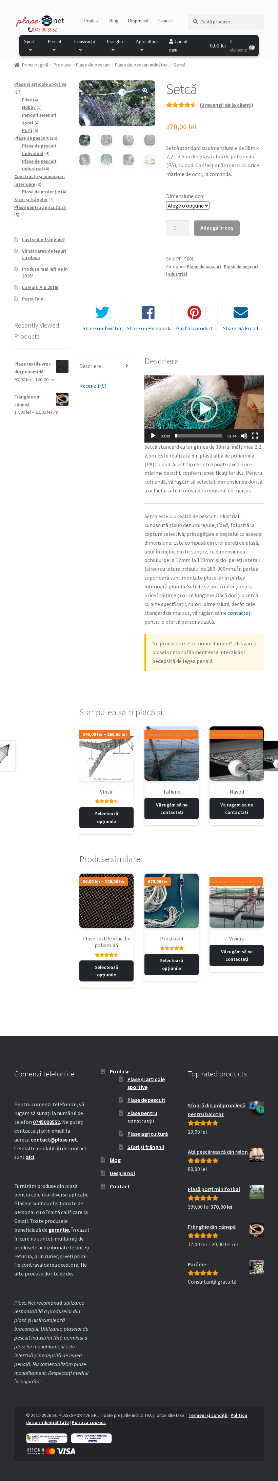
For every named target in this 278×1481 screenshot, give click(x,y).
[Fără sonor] (244, 435)
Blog (113, 20)
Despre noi (138, 20)
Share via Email (240, 328)
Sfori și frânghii (145, 1147)
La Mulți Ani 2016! (40, 287)
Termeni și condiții (207, 1415)
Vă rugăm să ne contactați (171, 809)
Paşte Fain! (33, 299)
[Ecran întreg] (255, 435)
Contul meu (178, 46)
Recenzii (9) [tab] (92, 385)
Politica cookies (89, 1422)
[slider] (198, 435)
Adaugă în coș (216, 227)
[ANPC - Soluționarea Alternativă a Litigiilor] (46, 1438)
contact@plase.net (54, 1139)
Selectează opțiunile (106, 817)
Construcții (84, 41)
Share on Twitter (102, 328)
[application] (204, 409)
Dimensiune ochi (185, 196)
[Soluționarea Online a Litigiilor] (91, 1438)
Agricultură (147, 41)
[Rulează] (153, 435)
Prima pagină (35, 65)
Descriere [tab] (90, 366)
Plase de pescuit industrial (141, 65)
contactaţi (239, 612)
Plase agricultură (147, 1133)
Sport (29, 41)
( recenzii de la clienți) (226, 104)
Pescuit (54, 41)
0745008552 (46, 1121)
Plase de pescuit (93, 65)
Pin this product (194, 328)
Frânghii (115, 41)
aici (30, 1156)
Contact (165, 20)
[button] (145, 90)
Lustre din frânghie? (43, 239)
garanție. (59, 1229)
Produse (91, 20)
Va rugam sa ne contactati (236, 809)
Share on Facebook (148, 328)
